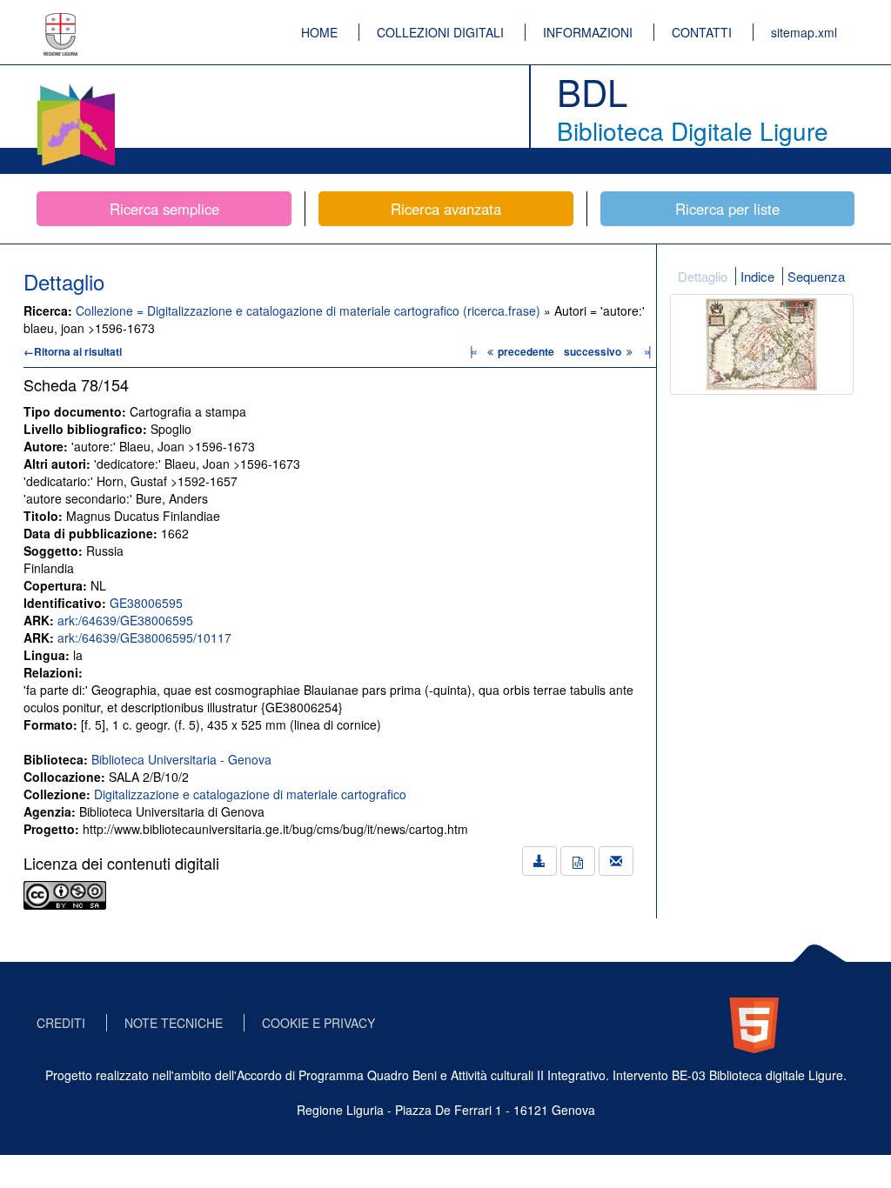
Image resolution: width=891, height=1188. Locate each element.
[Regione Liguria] (60, 21)
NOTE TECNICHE (173, 1022)
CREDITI (61, 1022)
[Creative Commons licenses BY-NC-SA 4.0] (64, 893)
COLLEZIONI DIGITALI (440, 32)
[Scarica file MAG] (577, 861)
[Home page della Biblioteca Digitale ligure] (75, 87)
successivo (594, 351)
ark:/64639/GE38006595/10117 (144, 637)
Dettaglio (702, 276)
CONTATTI (702, 32)
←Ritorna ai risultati (72, 351)
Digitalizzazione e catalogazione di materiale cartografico (250, 794)
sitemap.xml (804, 32)
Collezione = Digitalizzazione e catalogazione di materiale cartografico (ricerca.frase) (310, 310)
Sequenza (816, 276)
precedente (526, 351)
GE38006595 (146, 602)
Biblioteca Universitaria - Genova (181, 759)
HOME (319, 32)
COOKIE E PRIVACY (318, 1022)
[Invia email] (616, 861)
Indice (757, 276)
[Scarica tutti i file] (539, 861)
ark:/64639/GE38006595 (125, 620)
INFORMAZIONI (588, 32)
